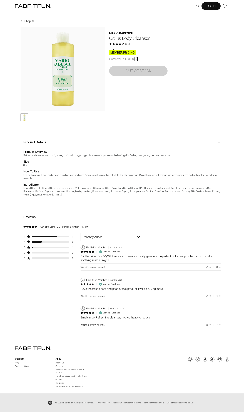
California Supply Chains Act (180, 402)
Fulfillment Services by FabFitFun (71, 376)
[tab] (24, 117)
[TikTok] (212, 359)
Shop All (29, 21)
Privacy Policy (103, 402)
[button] (136, 59)
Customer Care (22, 366)
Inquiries (60, 382)
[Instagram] (190, 359)
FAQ (17, 362)
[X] (197, 359)
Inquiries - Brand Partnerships (69, 386)
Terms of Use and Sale (154, 402)
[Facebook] (205, 359)
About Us (60, 362)
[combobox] (111, 237)
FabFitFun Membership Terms (127, 402)
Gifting (59, 379)
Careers (59, 366)
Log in (211, 6)
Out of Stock (138, 71)
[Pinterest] (227, 359)
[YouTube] (219, 359)
